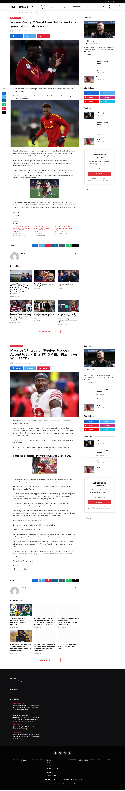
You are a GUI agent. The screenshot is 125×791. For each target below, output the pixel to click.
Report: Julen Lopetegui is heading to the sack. (43, 285)
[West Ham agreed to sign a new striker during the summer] (44, 306)
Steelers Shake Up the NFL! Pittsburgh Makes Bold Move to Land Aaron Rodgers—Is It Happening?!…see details (44, 621)
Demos (17, 1)
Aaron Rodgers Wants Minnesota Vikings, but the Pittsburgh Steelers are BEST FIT (20, 621)
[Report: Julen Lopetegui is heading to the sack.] (44, 276)
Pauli (97, 70)
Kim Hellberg (89, 41)
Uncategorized (64, 7)
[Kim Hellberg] (99, 29)
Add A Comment (44, 331)
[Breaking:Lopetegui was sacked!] (68, 276)
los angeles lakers (54, 771)
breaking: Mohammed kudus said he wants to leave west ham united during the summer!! (20, 317)
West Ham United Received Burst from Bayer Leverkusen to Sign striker (63, 228)
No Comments (35, 31)
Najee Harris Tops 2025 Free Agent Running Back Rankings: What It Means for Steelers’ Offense (20, 647)
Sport (52, 7)
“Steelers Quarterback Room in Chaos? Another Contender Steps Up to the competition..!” (68, 621)
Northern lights (44, 7)
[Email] (4, 112)
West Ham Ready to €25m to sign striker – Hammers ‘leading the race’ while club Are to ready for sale (22, 229)
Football (103, 7)
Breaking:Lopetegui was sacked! (66, 285)
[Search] (114, 1)
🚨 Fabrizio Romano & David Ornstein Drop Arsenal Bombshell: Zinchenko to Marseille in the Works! (25, 736)
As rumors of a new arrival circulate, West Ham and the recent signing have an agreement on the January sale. (68, 318)
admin (18, 31)
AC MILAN (50, 773)
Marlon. (98, 77)
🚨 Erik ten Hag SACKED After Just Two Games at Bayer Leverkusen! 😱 (26, 728)
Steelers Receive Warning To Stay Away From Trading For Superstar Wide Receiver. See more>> (44, 647)
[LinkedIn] (4, 100)
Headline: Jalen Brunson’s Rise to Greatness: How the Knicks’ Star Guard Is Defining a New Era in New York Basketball (26, 707)
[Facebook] (4, 93)
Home (34, 7)
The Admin (72, 784)
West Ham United (15, 17)
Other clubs (51, 775)
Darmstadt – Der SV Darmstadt (102, 62)
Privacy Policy (100, 180)
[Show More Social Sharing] (52, 36)
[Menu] (11, 1)
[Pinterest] (4, 108)
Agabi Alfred (16, 732)
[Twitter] (4, 97)
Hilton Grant (16, 724)
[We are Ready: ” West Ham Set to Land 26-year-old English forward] (44, 62)
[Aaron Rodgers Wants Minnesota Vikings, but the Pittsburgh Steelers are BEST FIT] (21, 610)
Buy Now (24, 1)
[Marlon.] (89, 79)
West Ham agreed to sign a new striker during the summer (44, 316)
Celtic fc (121, 7)
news (95, 7)
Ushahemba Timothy (18, 703)
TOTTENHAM (77, 7)
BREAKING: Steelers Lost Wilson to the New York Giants (67, 647)
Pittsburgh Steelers (16, 346)
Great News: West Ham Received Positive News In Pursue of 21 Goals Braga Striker (41, 229)
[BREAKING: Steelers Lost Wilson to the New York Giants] (68, 636)
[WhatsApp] (4, 104)
